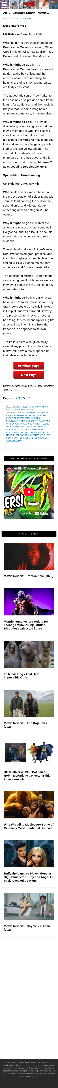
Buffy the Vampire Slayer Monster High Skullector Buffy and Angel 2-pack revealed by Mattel (28, 877)
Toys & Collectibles (35, 1017)
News (35, 959)
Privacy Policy (32, 1074)
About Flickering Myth (35, 1032)
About (35, 1027)
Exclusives (35, 985)
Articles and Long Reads (35, 974)
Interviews (35, 980)
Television (35, 1000)
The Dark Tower (28, 432)
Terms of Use (16, 1074)
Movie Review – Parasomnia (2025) (28, 576)
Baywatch (22, 415)
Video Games (35, 1011)
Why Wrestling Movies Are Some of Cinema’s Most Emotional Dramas (29, 826)
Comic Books (35, 1006)
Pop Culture (35, 991)
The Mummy (18, 435)
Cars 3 (9, 418)
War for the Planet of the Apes (30, 438)
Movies (29, 410)
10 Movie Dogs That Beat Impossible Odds (21, 675)
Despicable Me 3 (22, 418)
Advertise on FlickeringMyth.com (35, 1037)
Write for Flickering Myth (35, 1043)
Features (35, 970)
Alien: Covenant (28, 413)
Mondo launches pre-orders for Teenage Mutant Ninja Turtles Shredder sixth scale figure (26, 625)
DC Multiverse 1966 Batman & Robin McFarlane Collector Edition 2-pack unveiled (28, 775)
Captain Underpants (38, 415)
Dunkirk (35, 418)
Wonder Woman (14, 441)
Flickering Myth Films (35, 1022)
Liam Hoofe (19, 410)
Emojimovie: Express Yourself (22, 421)
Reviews (35, 964)
